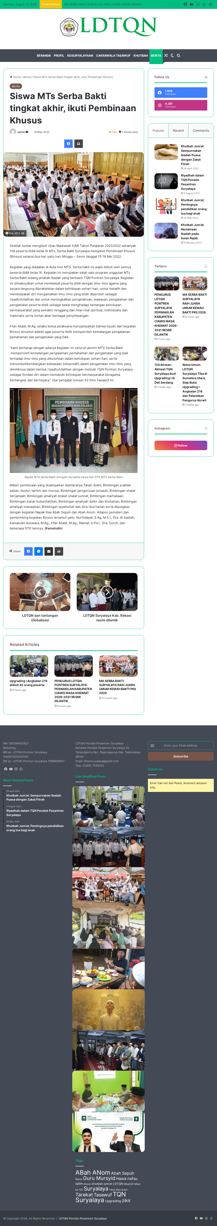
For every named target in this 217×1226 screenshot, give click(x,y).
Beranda (44, 55)
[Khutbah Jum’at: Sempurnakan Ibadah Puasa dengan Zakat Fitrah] (166, 152)
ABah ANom (92, 1172)
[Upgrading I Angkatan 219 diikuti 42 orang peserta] (29, 666)
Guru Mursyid (99, 1178)
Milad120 (129, 1184)
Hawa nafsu (126, 1178)
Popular (158, 130)
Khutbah (141, 55)
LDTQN (118, 1183)
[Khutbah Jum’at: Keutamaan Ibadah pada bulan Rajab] (166, 231)
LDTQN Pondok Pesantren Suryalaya (83, 1218)
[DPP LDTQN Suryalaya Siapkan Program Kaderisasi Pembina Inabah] (108, 1091)
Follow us (155, 769)
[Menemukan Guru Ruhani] (108, 1009)
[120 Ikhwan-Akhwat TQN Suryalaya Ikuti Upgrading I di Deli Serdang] (166, 354)
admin (21, 132)
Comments (201, 130)
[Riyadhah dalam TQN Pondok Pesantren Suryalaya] (166, 181)
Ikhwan (87, 1184)
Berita (156, 55)
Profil (59, 55)
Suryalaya (96, 1188)
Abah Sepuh (122, 1173)
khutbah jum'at (102, 1183)
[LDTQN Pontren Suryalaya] (108, 26)
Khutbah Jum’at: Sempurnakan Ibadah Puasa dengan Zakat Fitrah (192, 155)
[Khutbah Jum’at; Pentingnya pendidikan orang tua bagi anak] (166, 206)
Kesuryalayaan (80, 55)
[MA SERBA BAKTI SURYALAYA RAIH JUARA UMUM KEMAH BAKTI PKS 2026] (118, 666)
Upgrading (113, 1201)
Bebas (78, 1179)
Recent (178, 130)
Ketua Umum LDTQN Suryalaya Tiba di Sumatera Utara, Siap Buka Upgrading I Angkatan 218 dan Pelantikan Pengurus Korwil (194, 382)
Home (16, 77)
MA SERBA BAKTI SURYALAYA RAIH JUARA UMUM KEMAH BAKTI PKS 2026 (114, 4)
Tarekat (84, 1195)
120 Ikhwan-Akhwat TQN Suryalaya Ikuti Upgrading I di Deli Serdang (165, 373)
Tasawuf (103, 1194)
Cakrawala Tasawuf (113, 55)
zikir (126, 1200)
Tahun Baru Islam (118, 1189)
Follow (182, 445)
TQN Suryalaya (100, 1197)
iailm (79, 1184)
